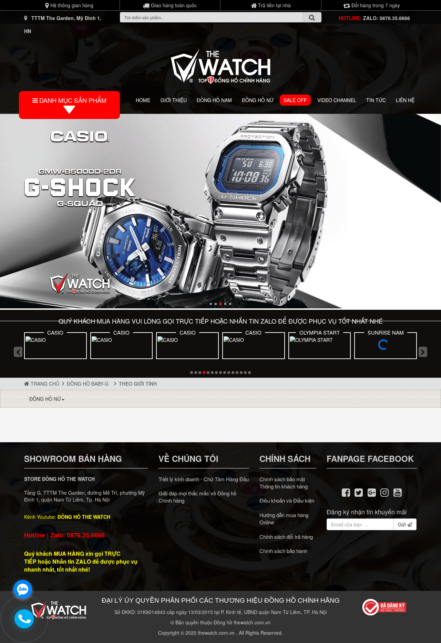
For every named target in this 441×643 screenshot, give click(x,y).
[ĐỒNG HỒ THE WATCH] (220, 64)
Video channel (336, 100)
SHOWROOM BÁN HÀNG (73, 458)
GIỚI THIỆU (174, 100)
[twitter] (359, 492)
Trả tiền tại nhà (274, 5)
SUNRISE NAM (386, 332)
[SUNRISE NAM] (386, 346)
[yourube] (397, 492)
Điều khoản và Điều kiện (286, 500)
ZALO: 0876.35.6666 (386, 17)
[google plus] (372, 492)
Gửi (402, 524)
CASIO (55, 332)
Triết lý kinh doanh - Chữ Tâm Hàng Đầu (203, 479)
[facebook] (346, 492)
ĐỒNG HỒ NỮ (258, 100)
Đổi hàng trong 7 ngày (375, 5)
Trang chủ (44, 383)
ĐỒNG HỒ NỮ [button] (45, 398)
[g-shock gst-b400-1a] (220, 211)
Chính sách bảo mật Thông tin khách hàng (283, 482)
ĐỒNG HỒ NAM (214, 100)
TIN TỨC (376, 100)
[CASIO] (55, 346)
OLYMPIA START (319, 332)
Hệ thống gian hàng (71, 5)
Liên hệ (405, 100)
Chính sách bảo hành (283, 550)
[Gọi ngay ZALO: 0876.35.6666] (24, 619)
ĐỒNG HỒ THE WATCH (84, 516)
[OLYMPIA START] (320, 346)
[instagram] (385, 492)
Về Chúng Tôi (188, 458)
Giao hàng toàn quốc (173, 5)
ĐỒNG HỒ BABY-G (89, 383)
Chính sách (284, 458)
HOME (143, 100)
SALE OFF (295, 100)
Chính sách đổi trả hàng (286, 536)
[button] (211, 304)
